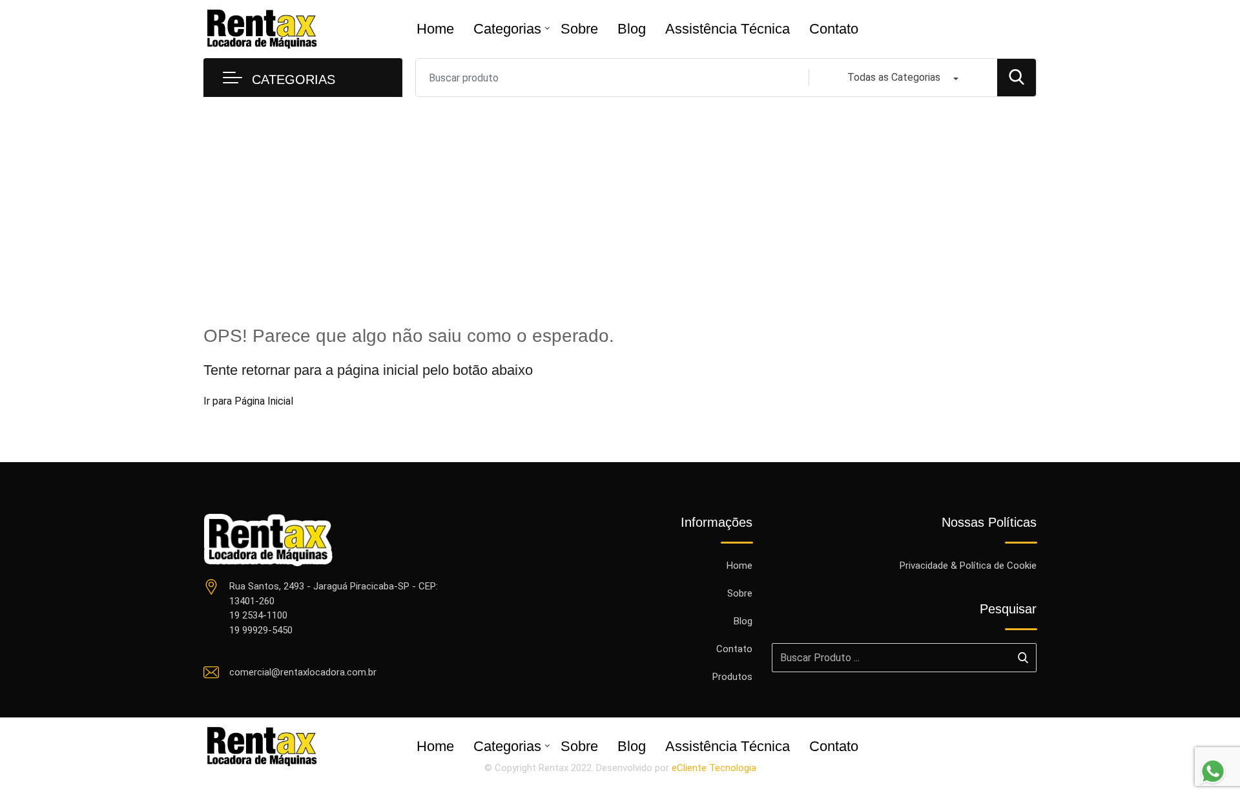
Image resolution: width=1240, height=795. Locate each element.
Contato (833, 29)
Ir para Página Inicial (248, 401)
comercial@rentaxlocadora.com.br (303, 672)
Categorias (507, 29)
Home (435, 29)
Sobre (579, 29)
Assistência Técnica (727, 29)
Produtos (732, 677)
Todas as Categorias (893, 77)
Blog (631, 29)
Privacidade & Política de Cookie (968, 565)
